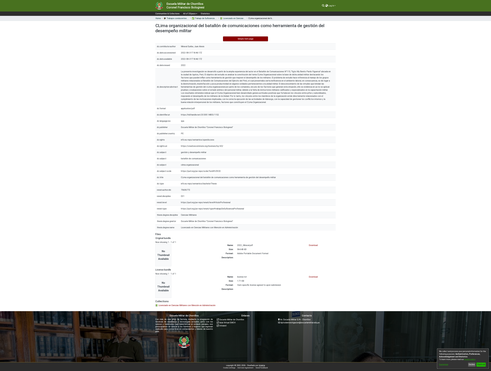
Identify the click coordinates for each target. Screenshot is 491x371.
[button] (323, 5)
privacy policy (469, 359)
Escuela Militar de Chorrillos (231, 319)
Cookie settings (229, 368)
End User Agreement (245, 368)
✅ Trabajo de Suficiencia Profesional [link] (204, 18)
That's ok (481, 364)
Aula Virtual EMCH (227, 322)
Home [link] (158, 18)
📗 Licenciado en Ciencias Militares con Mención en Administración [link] (233, 18)
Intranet (223, 325)
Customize (443, 364)
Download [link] (313, 245)
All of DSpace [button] (189, 13)
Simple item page (245, 39)
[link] (185, 305)
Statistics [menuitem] (205, 13)
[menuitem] (190, 13)
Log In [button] (331, 5)
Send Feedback (262, 368)
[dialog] (462, 358)
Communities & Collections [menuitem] (167, 13)
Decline (472, 364)
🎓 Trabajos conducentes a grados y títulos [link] (176, 18)
